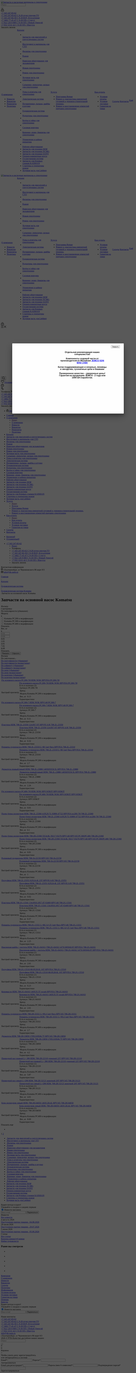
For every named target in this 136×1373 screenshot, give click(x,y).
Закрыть (115, 347)
